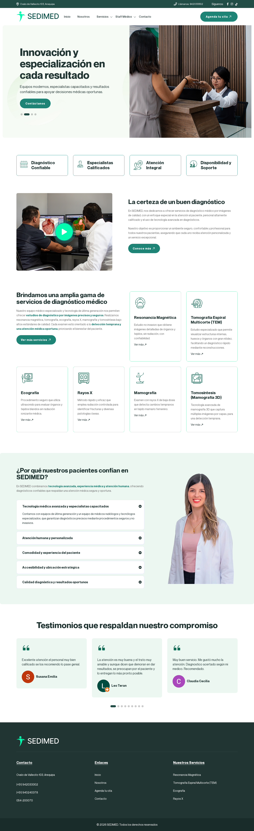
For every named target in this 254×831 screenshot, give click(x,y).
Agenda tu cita (217, 16)
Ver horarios (34, 92)
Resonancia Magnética (187, 774)
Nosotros (83, 16)
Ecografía (179, 790)
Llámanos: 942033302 (190, 3)
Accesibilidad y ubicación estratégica (50, 567)
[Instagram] (232, 4)
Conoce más (142, 248)
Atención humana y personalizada (47, 538)
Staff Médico (123, 16)
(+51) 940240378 (27, 792)
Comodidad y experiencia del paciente (51, 553)
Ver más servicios (34, 340)
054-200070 (24, 800)
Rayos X (178, 798)
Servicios (103, 16)
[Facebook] (228, 4)
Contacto (145, 16)
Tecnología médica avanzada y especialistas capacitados (65, 506)
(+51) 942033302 (27, 784)
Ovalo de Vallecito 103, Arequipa (37, 3)
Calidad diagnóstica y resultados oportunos (55, 582)
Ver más (139, 344)
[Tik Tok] (236, 4)
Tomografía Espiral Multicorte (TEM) (195, 782)
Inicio (67, 16)
